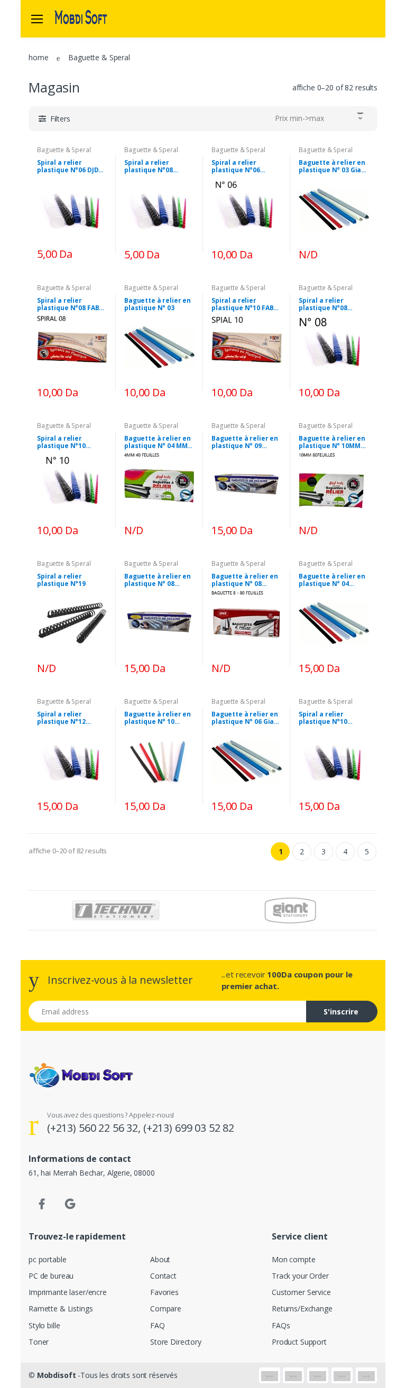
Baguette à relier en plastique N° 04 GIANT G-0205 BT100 (332, 580)
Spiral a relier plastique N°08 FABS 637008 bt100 (70, 304)
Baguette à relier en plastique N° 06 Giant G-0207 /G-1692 (246, 718)
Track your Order (300, 1276)
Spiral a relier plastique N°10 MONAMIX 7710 (61, 442)
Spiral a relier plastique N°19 (61, 580)
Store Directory (175, 1342)
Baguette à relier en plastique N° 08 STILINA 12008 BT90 (157, 580)
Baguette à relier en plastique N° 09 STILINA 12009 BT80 (244, 442)
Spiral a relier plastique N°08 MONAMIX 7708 (323, 304)
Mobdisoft (56, 1375)
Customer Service (301, 1292)
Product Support (299, 1342)
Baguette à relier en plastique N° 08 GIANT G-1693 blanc (244, 580)
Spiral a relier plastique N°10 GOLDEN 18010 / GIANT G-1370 (324, 718)
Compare (165, 1308)
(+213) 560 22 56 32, (95, 1128)
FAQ (157, 1325)
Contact (163, 1276)
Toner (39, 1342)
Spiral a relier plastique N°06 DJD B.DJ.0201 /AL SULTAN (71, 166)
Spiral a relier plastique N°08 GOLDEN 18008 (148, 166)
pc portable (47, 1259)
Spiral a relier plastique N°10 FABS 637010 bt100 (244, 304)
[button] (54, 118)
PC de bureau (51, 1276)
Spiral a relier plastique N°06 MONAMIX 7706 (235, 166)
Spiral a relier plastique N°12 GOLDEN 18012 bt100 (70, 718)
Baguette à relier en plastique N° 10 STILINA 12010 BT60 (157, 718)
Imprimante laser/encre (68, 1292)
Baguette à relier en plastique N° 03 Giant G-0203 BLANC (333, 166)
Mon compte (294, 1259)
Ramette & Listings (61, 1308)
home (38, 57)
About (160, 1259)
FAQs (281, 1325)
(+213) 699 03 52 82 (188, 1128)
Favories (164, 1292)
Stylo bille (44, 1325)
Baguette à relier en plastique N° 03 (157, 304)
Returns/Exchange (302, 1308)
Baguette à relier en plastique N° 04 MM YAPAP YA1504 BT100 (157, 442)
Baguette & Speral (64, 149)
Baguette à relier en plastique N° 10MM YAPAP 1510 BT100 (332, 442)
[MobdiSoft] (81, 18)
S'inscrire (341, 1012)
